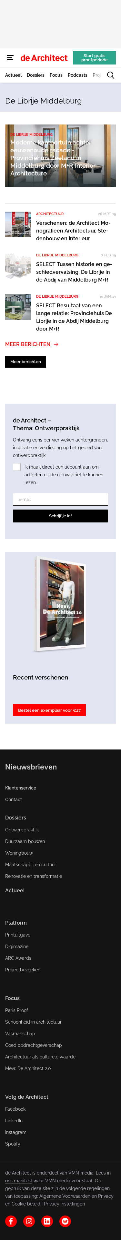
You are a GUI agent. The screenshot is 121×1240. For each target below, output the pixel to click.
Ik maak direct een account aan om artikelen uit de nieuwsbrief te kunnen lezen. (64, 474)
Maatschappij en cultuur (30, 864)
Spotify (12, 1143)
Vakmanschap (20, 1033)
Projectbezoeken (22, 969)
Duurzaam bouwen (25, 841)
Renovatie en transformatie (33, 876)
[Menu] (10, 57)
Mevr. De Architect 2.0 (28, 1068)
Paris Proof (16, 1010)
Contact (13, 799)
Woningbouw (19, 853)
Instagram (15, 1132)
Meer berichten (27, 344)
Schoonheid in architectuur (33, 1022)
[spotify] (65, 1221)
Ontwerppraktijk (22, 829)
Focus (12, 998)
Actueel (15, 891)
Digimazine (16, 946)
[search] (111, 75)
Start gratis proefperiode (94, 57)
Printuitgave (17, 934)
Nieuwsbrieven (31, 767)
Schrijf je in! (60, 515)
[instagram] (29, 1221)
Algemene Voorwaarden (64, 1196)
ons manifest (18, 1180)
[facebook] (11, 1221)
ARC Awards (18, 958)
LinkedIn (14, 1120)
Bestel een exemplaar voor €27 (49, 710)
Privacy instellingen (64, 1203)
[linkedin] (47, 1221)
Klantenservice (20, 787)
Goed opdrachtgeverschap (33, 1045)
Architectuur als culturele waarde (40, 1056)
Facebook (15, 1109)
